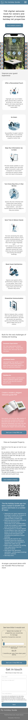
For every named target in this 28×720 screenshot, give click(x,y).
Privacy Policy (4, 700)
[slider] (4, 643)
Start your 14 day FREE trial (14, 432)
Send (14, 704)
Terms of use (17, 718)
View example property (14, 25)
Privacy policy (11, 718)
